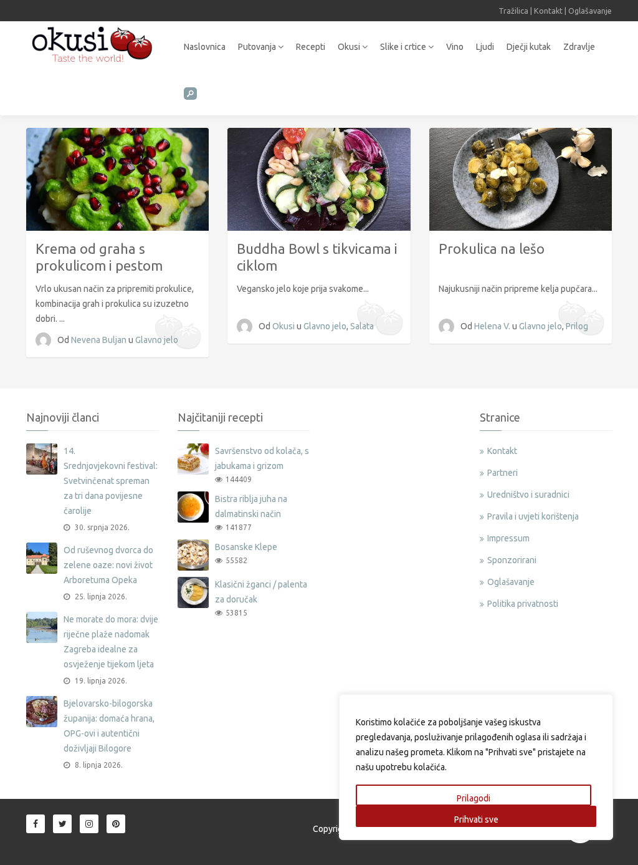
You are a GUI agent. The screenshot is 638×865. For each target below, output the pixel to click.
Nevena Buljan (99, 340)
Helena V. (493, 326)
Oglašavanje (590, 10)
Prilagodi (473, 798)
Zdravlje (579, 47)
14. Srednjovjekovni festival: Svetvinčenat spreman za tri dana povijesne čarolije (111, 481)
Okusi (350, 47)
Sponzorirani (511, 560)
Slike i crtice (404, 47)
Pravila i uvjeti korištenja (533, 516)
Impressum (508, 538)
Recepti (310, 47)
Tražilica (513, 10)
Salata (362, 326)
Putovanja (258, 47)
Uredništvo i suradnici (528, 495)
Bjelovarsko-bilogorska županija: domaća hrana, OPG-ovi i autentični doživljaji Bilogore (109, 725)
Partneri (502, 473)
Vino (455, 47)
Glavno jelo (156, 340)
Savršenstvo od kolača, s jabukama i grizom (262, 458)
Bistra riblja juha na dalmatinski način (251, 506)
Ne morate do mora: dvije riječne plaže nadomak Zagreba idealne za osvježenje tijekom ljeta (111, 641)
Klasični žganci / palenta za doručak (261, 591)
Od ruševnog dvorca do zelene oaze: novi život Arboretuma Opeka (108, 565)
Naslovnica (205, 47)
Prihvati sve (476, 819)
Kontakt (548, 10)
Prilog (577, 326)
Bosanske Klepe (246, 547)
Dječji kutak (529, 47)
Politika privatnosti (522, 604)
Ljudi (485, 47)
